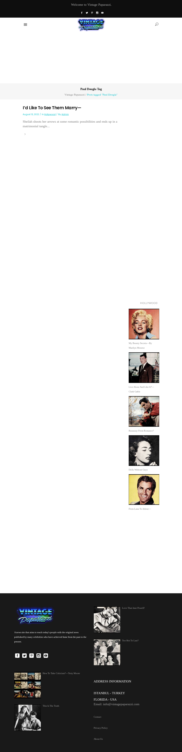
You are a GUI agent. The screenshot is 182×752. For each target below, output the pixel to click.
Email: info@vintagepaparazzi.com (116, 704)
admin (65, 114)
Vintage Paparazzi (75, 94)
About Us (98, 739)
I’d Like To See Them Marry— (52, 108)
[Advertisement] (91, 57)
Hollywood (50, 114)
